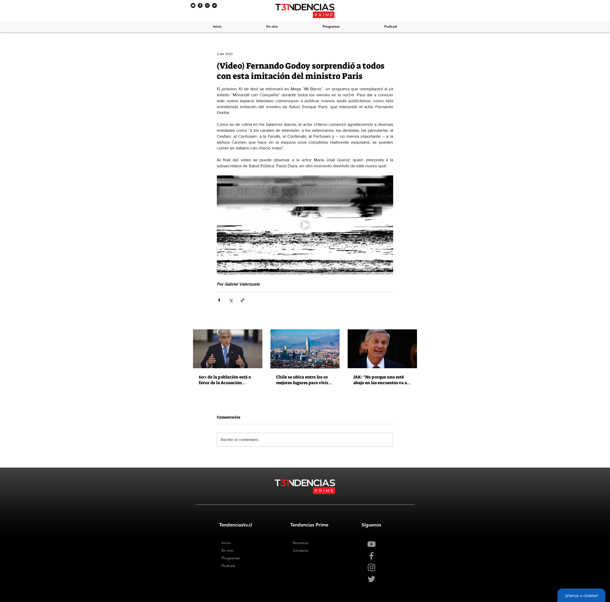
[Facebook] (200, 5)
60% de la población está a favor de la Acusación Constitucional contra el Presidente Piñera (225, 380)
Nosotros (300, 543)
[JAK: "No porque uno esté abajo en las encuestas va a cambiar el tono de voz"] (382, 348)
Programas (231, 558)
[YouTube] (193, 5)
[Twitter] (214, 5)
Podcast (228, 565)
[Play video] (305, 225)
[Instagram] (207, 5)
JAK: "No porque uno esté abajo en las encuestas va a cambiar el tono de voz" (380, 380)
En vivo (228, 550)
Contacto (300, 550)
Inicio (226, 543)
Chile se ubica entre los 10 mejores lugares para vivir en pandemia (302, 380)
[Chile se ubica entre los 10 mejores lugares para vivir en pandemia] (305, 348)
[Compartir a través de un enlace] (242, 300)
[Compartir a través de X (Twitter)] (231, 300)
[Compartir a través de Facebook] (219, 300)
